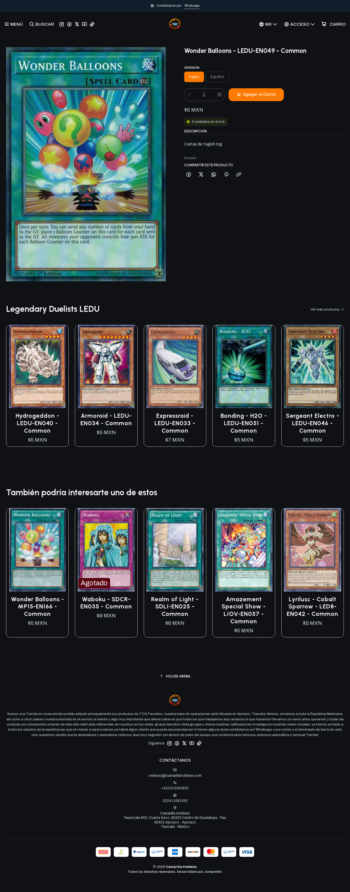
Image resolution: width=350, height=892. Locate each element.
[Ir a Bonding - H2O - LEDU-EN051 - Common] (244, 366)
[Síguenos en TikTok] (92, 24)
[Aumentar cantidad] (219, 95)
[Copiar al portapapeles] (238, 174)
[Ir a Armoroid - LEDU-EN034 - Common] (106, 366)
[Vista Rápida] (59, 367)
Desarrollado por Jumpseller (199, 872)
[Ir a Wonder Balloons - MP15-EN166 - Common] (37, 549)
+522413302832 (175, 788)
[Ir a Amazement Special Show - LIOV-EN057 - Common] (244, 549)
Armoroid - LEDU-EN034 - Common (106, 419)
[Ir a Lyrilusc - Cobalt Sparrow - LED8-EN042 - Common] (313, 549)
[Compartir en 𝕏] (201, 174)
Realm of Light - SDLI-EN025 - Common (175, 607)
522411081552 (175, 801)
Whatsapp (191, 5)
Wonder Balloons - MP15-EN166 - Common (37, 607)
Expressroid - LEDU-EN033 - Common (175, 423)
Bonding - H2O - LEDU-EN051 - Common (244, 423)
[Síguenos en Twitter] (76, 24)
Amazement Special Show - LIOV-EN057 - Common (244, 610)
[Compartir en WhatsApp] (213, 174)
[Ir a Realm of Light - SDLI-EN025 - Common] (175, 549)
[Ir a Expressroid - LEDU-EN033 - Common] (175, 366)
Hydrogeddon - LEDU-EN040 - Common (37, 423)
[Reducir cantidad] (188, 95)
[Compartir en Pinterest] (226, 174)
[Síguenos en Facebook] (69, 24)
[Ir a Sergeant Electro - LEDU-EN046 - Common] (313, 366)
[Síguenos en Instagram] (61, 24)
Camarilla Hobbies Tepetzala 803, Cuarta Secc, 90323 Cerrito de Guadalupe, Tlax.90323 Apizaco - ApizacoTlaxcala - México (175, 820)
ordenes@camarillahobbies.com (175, 776)
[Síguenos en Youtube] (84, 24)
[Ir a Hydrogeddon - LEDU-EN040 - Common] (37, 366)
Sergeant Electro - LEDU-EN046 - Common (312, 423)
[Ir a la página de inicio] (175, 24)
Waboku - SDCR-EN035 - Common (106, 603)
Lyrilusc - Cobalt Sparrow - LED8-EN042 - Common (312, 607)
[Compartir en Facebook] (188, 174)
